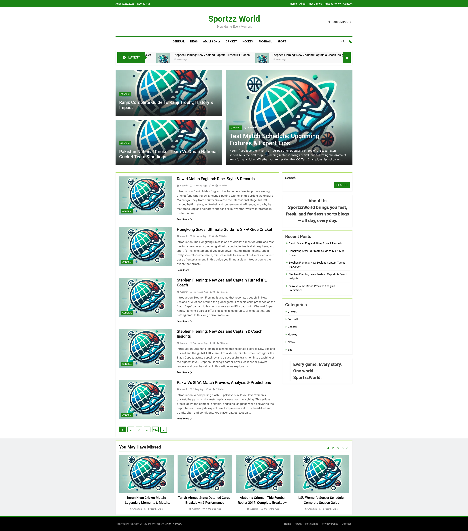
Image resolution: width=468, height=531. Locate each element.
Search (290, 178)
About (302, 3)
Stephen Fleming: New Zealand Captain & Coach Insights (277, 55)
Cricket (231, 41)
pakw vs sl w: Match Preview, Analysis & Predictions (224, 382)
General (179, 41)
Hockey (247, 41)
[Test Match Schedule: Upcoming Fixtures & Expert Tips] (289, 117)
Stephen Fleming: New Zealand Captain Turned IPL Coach (179, 55)
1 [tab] (328, 448)
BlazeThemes (173, 523)
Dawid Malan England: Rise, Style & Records (216, 179)
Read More (183, 219)
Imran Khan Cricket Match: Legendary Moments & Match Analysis (146, 502)
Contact (347, 3)
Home (293, 3)
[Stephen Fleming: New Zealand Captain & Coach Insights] (229, 60)
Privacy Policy (332, 3)
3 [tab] (338, 448)
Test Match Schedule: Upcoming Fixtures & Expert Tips (274, 139)
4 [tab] (343, 448)
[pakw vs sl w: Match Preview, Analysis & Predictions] (326, 60)
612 (155, 429)
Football (265, 41)
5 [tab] (347, 448)
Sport (281, 41)
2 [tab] (333, 448)
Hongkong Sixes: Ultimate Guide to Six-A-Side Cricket (224, 229)
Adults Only (211, 41)
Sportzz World (234, 19)
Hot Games (315, 3)
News (194, 41)
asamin (184, 185)
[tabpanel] (146, 483)
